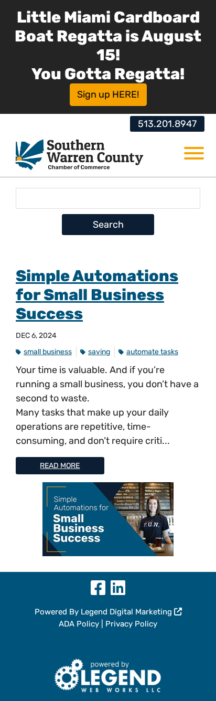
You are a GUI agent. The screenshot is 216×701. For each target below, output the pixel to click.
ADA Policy (79, 624)
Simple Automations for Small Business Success (97, 295)
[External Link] (108, 673)
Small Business (48, 351)
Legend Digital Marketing (127, 612)
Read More (60, 465)
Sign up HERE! (108, 94)
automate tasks (152, 351)
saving (99, 351)
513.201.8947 (167, 124)
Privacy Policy (131, 624)
